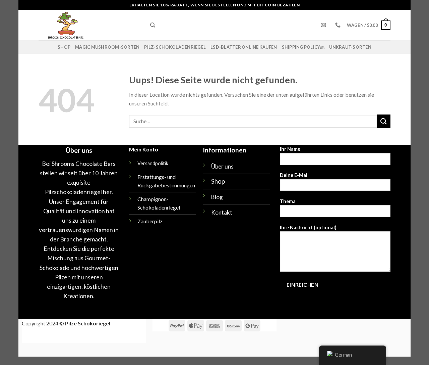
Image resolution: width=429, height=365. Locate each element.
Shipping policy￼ (303, 47)
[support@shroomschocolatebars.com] (324, 25)
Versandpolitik (152, 163)
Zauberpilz (150, 221)
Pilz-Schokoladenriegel (175, 47)
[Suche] (152, 25)
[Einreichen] (383, 121)
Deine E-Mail (294, 175)
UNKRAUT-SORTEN (350, 47)
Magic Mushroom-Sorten (107, 47)
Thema (288, 201)
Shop (64, 47)
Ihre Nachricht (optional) (308, 227)
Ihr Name (290, 149)
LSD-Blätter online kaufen (243, 47)
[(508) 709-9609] (338, 25)
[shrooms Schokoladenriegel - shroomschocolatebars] (89, 25)
